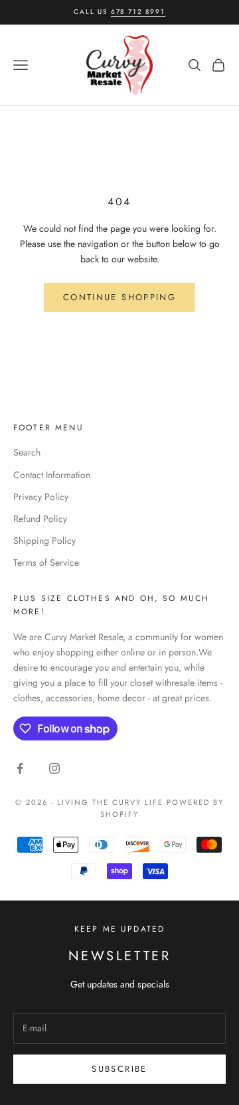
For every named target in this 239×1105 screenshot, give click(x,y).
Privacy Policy (40, 496)
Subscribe (119, 1068)
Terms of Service (46, 562)
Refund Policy (40, 518)
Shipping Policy (44, 540)
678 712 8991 (138, 12)
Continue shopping (119, 297)
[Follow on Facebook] (20, 768)
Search (26, 452)
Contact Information (51, 474)
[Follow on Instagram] (54, 768)
